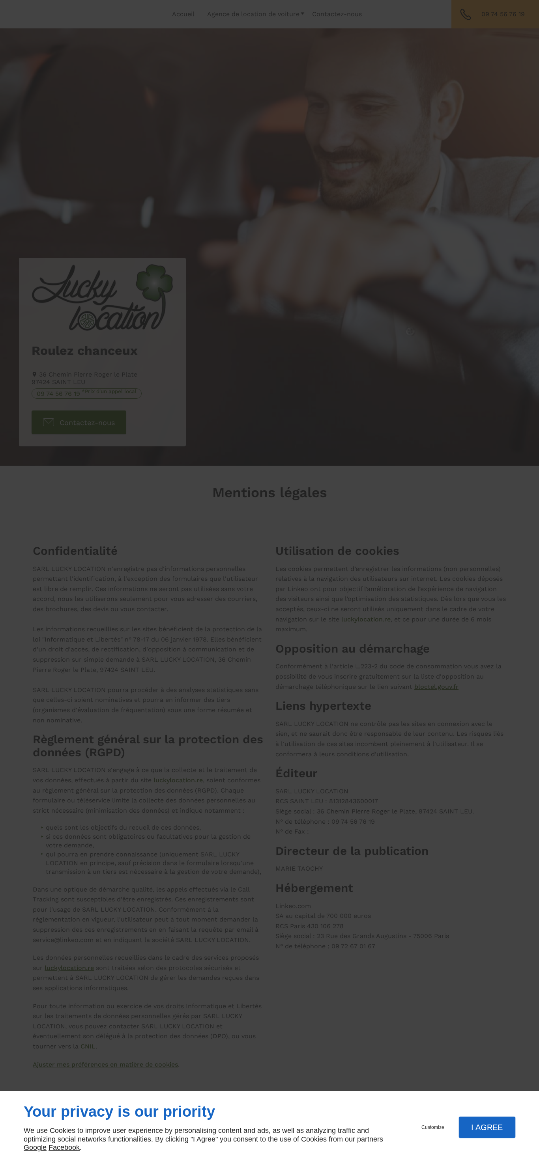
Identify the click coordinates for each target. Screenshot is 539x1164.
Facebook (64, 1147)
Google (35, 1147)
